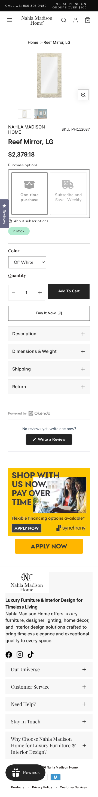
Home (33, 42)
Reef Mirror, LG (57, 42)
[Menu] (9, 20)
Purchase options (23, 165)
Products (17, 787)
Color (13, 250)
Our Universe (25, 669)
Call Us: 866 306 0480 (26, 6)
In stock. (19, 231)
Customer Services (73, 787)
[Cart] (88, 20)
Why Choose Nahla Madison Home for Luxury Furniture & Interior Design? (43, 745)
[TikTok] (30, 655)
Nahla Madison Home (26, 129)
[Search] (64, 20)
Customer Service (30, 686)
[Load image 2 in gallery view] (41, 114)
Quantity (17, 275)
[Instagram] (19, 655)
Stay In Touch (26, 721)
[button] (49, 221)
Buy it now (46, 313)
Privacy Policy (42, 787)
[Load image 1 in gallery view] (24, 114)
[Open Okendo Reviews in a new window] (29, 413)
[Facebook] (8, 655)
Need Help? (23, 704)
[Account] (76, 20)
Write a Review (54, 441)
